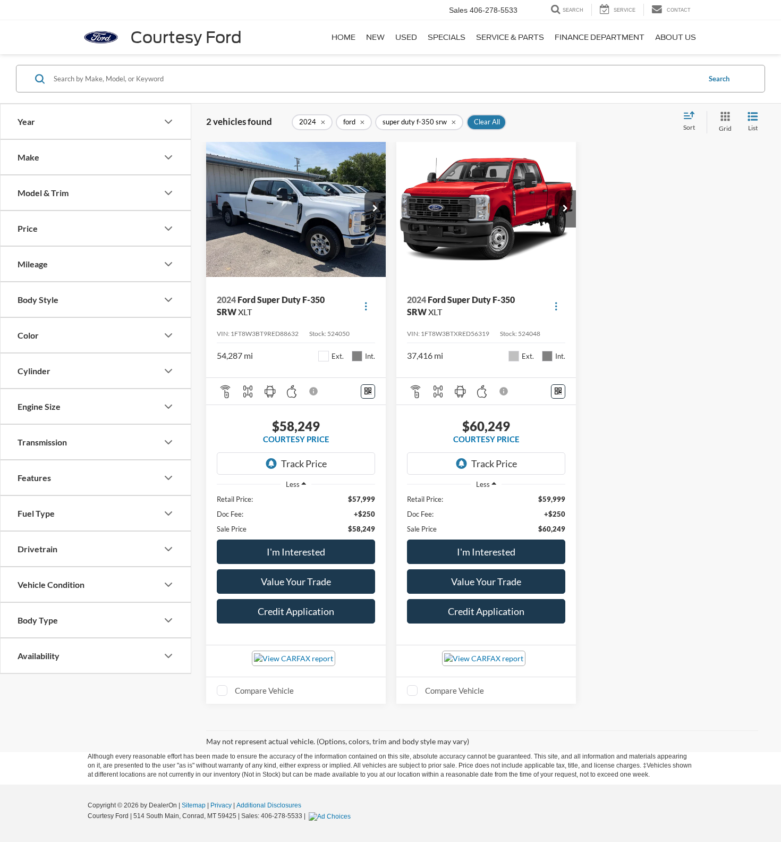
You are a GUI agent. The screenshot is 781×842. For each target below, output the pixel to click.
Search (719, 78)
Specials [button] (446, 37)
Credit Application (296, 611)
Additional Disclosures (268, 805)
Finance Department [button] (599, 37)
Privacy (221, 805)
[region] (296, 514)
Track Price (304, 463)
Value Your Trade (296, 581)
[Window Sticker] (368, 391)
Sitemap (194, 805)
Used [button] (406, 37)
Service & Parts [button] (510, 37)
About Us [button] (675, 37)
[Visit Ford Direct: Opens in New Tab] (331, 816)
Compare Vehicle (264, 690)
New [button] (375, 37)
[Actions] (365, 306)
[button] (375, 209)
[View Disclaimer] (314, 391)
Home (343, 37)
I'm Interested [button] (296, 552)
